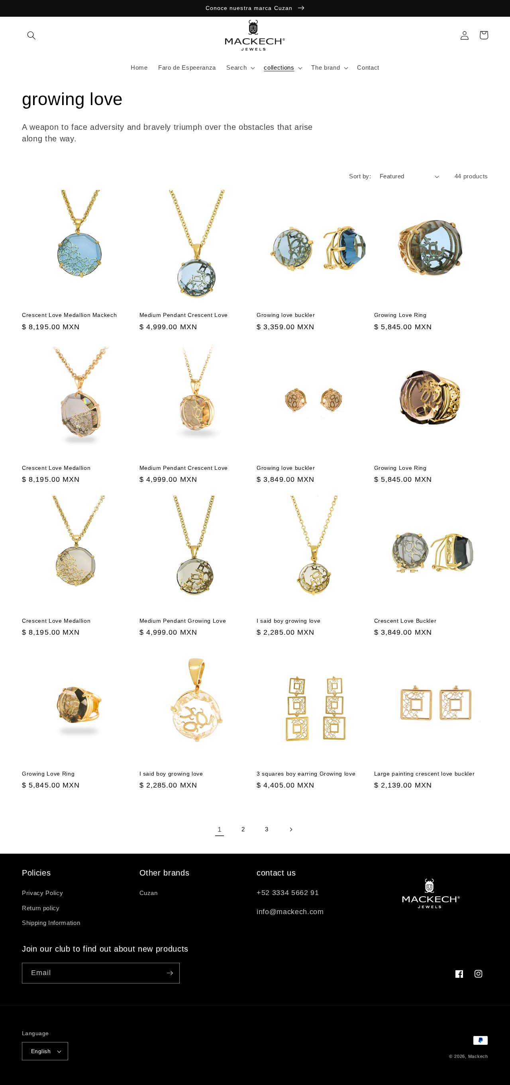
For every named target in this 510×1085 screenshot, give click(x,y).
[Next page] (290, 829)
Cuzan (148, 893)
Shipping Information (51, 922)
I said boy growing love (288, 621)
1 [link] (220, 829)
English (41, 1051)
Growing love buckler (286, 315)
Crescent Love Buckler (405, 621)
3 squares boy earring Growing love (306, 773)
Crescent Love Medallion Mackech (69, 315)
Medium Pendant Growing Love (182, 621)
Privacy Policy (42, 893)
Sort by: (360, 176)
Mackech (478, 1056)
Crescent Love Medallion (56, 468)
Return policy (41, 908)
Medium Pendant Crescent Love (183, 315)
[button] (31, 35)
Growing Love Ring (400, 315)
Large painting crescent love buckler (424, 773)
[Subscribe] (169, 973)
